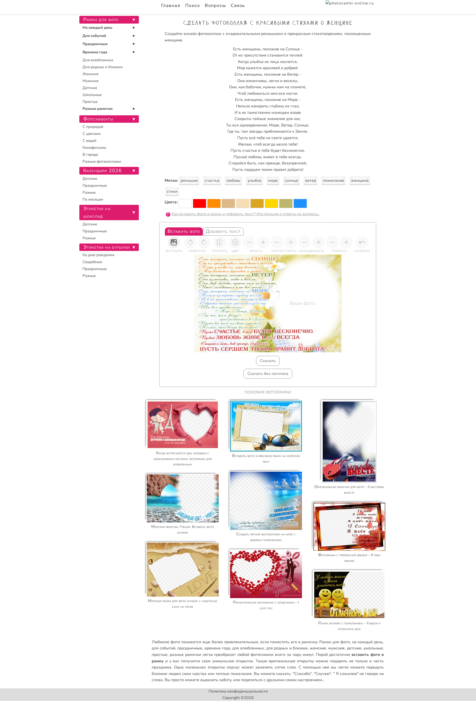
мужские (336, 648)
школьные (373, 648)
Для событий (94, 35)
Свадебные (92, 261)
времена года (217, 648)
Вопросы (215, 5)
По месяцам (93, 199)
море (273, 180)
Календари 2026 (102, 170)
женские (318, 648)
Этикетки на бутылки (106, 247)
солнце (291, 180)
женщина (360, 180)
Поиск (192, 5)
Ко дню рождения (98, 254)
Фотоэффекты (98, 119)
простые (159, 654)
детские (354, 648)
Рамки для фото (334, 642)
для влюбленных (248, 648)
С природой (93, 126)
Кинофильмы (94, 147)
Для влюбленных (98, 60)
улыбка (254, 180)
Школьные (92, 94)
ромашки (189, 180)
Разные (89, 192)
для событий (163, 648)
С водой (89, 140)
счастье (212, 180)
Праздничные (95, 43)
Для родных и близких (103, 66)
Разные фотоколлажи (102, 161)
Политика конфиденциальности (238, 691)
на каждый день (367, 642)
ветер (310, 180)
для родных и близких (287, 648)
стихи (172, 191)
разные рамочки (185, 654)
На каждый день (97, 27)
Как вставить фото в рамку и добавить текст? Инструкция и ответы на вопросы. (246, 214)
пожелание (333, 180)
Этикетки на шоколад (97, 212)
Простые (90, 101)
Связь (238, 5)
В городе (90, 154)
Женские (90, 73)
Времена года (95, 52)
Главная (170, 5)
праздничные (189, 648)
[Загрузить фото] (174, 242)
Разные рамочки (98, 108)
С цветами (92, 133)
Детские (90, 87)
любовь (233, 180)
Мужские (91, 80)
